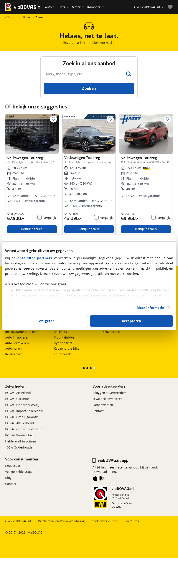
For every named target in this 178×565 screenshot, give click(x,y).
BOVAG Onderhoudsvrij (22, 405)
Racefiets (60, 332)
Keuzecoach (14, 354)
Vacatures (132, 521)
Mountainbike (64, 337)
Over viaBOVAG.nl (18, 521)
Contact (98, 411)
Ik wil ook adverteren (107, 399)
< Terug (10, 17)
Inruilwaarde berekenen (22, 332)
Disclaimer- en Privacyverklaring (61, 521)
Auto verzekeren (17, 343)
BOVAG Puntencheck (20, 435)
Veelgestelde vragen (20, 472)
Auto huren (13, 348)
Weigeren (47, 321)
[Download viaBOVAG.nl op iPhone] (95, 479)
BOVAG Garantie (17, 399)
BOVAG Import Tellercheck (24, 411)
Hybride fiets (63, 343)
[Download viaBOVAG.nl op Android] (102, 479)
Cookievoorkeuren (105, 521)
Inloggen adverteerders (109, 393)
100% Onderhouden (20, 447)
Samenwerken (102, 405)
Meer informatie (150, 307)
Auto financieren (17, 337)
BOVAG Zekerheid (18, 393)
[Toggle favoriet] (53, 119)
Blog (8, 478)
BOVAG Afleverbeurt (19, 423)
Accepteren (131, 321)
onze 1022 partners (34, 258)
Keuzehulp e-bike (66, 348)
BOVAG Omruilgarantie (22, 417)
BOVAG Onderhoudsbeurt (24, 429)
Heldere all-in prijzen (20, 441)
